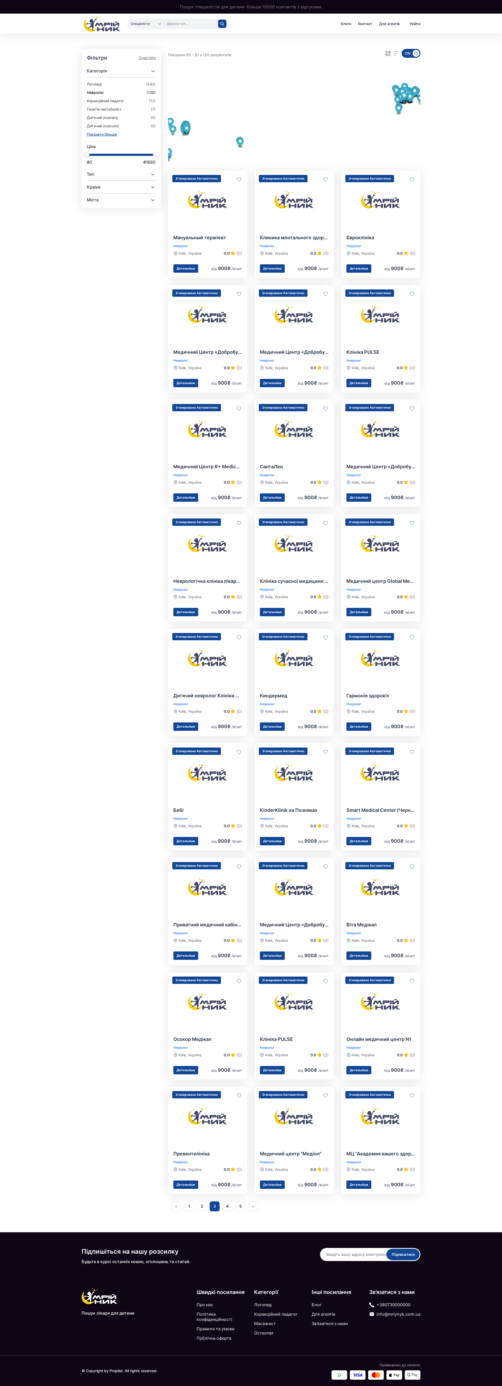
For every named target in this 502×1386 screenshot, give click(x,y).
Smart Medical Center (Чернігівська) (380, 810)
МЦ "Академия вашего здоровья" (380, 1153)
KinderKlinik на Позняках (288, 810)
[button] (396, 91)
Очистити (147, 57)
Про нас (205, 1304)
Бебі (178, 810)
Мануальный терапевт (199, 237)
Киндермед (273, 695)
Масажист (265, 1323)
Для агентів (389, 23)
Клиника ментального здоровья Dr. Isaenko (294, 237)
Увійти (414, 23)
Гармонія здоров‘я (367, 695)
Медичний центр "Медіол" (291, 1153)
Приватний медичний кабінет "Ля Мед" (207, 924)
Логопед (263, 1304)
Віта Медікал (361, 924)
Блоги (346, 23)
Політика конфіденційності (214, 1316)
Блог (317, 1304)
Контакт (365, 23)
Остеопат (264, 1333)
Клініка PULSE (362, 352)
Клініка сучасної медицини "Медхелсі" (294, 581)
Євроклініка (360, 237)
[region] (294, 126)
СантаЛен (271, 466)
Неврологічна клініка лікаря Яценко (207, 581)
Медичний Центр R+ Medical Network (207, 466)
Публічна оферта (214, 1338)
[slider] (86, 154)
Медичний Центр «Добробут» (207, 352)
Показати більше (102, 134)
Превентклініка (191, 1153)
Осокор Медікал (192, 1039)
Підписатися (403, 1254)
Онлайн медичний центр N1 (378, 1039)
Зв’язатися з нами (330, 1323)
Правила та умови (216, 1328)
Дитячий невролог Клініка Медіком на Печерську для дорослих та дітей (207, 695)
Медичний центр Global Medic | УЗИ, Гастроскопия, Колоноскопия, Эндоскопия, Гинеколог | (380, 581)
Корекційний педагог (276, 1314)
